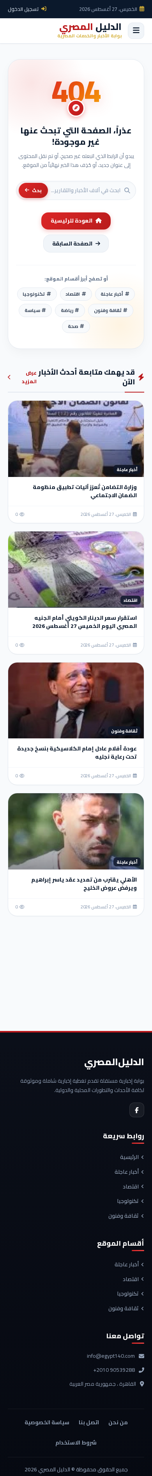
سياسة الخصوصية (47, 1422)
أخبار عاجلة (127, 1172)
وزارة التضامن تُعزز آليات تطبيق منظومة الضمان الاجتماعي (85, 491)
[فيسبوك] (136, 1110)
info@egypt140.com (111, 1356)
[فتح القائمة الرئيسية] (136, 31)
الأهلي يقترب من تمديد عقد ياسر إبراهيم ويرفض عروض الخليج (84, 884)
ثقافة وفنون (123, 1216)
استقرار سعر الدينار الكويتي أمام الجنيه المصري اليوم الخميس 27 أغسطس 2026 (84, 622)
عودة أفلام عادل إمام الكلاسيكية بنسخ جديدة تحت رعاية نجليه (77, 752)
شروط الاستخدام (76, 1442)
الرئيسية (129, 1157)
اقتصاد (131, 1187)
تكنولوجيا (128, 1201)
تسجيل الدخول (23, 9)
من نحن (118, 1422)
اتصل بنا (89, 1422)
